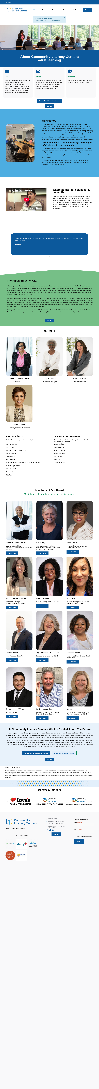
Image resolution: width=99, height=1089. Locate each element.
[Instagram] (53, 830)
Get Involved (56, 10)
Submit (79, 841)
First (75, 827)
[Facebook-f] (47, 830)
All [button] (16, 835)
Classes (44, 10)
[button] (8, 801)
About (35, 10)
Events (65, 10)
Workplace (76, 10)
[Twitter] (50, 830)
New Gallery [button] (24, 835)
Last (85, 827)
